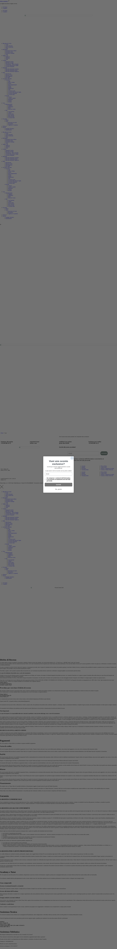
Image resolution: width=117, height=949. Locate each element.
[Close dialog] (72, 458)
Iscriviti (58, 484)
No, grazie (58, 489)
